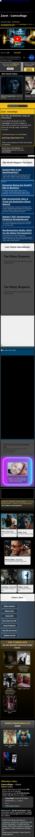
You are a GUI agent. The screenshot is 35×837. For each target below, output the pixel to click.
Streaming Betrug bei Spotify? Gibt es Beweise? (17, 186)
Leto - (7, 531)
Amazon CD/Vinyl (29, 69)
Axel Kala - (8, 587)
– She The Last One (11, 96)
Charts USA (9, 616)
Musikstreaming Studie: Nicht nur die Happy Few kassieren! (17, 231)
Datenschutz (24, 822)
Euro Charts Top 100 (9, 621)
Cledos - (23, 587)
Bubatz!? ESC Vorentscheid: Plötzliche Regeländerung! (16, 218)
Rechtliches (15, 822)
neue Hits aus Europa (9, 630)
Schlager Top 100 (9, 635)
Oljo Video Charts (12, 806)
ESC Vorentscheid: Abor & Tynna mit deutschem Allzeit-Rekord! (16, 201)
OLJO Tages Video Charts (11, 138)
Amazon (10, 68)
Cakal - (22, 532)
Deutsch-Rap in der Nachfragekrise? (11, 170)
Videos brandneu (9, 606)
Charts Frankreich (9, 625)
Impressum (6, 822)
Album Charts (9, 611)
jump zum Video (6, 22)
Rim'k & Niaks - (13, 559)
